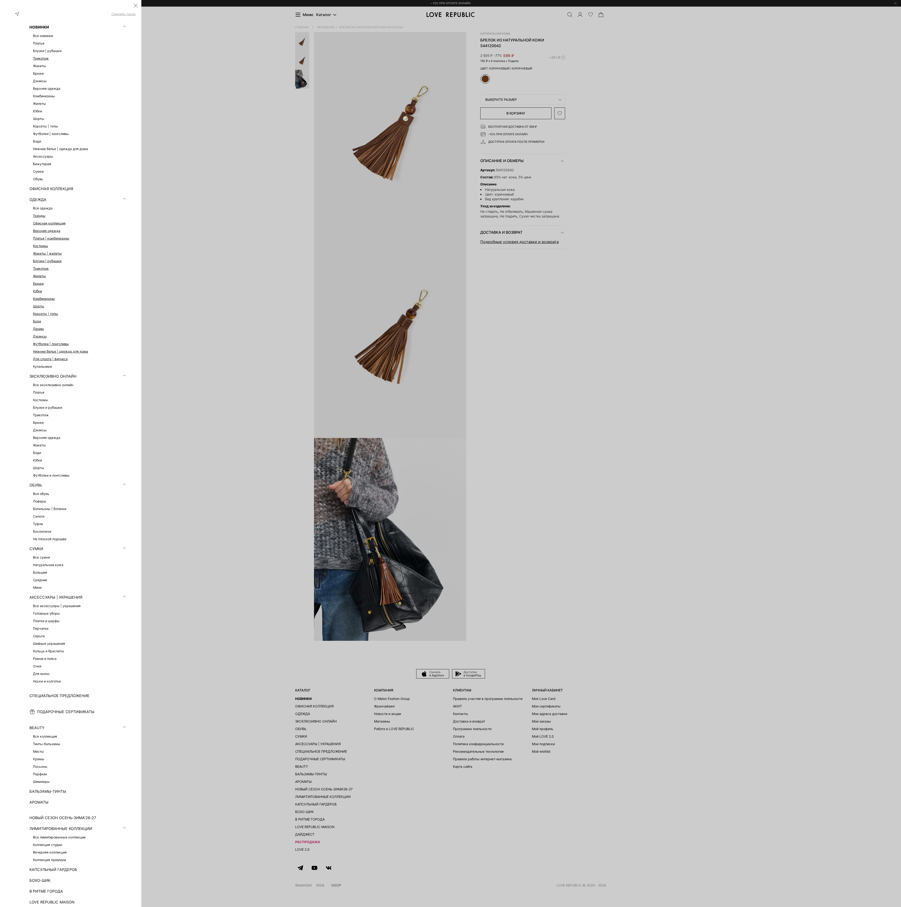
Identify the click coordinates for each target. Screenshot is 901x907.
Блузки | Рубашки (47, 261)
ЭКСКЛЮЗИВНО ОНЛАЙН (53, 376)
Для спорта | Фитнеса (50, 359)
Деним (38, 329)
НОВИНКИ (39, 27)
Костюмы (40, 246)
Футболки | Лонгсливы (51, 344)
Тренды (39, 216)
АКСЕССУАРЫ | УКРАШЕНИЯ (55, 597)
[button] (135, 5)
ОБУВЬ (35, 485)
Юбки (37, 291)
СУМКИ (36, 548)
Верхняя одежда (46, 231)
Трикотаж (41, 58)
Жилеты (39, 276)
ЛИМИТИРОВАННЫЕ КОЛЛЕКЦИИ (60, 828)
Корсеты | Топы (45, 314)
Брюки (38, 284)
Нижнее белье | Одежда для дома (60, 351)
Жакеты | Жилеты (47, 253)
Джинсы (40, 336)
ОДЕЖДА (37, 199)
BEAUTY (37, 727)
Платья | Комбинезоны (51, 238)
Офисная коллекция (49, 223)
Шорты (38, 306)
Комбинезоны (44, 299)
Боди (37, 321)
